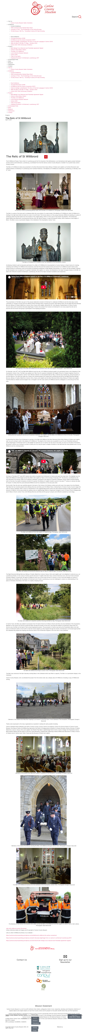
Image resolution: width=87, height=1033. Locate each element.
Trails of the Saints (15, 56)
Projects (10, 46)
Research (10, 62)
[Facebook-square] (66, 1022)
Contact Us (22, 960)
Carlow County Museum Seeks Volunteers (21, 23)
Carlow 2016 (14, 54)
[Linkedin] (58, 1022)
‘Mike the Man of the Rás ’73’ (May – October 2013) (24, 43)
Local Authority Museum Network (19, 53)
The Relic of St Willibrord (17, 51)
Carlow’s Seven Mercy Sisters (18, 49)
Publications (11, 64)
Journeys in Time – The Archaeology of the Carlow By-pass (26, 29)
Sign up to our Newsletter (65, 961)
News (9, 61)
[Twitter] (62, 1022)
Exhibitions (11, 24)
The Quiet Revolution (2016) (18, 38)
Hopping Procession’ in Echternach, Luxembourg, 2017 (25, 58)
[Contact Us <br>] (21, 956)
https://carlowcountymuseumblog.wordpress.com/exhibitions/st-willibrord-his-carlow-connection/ (31, 935)
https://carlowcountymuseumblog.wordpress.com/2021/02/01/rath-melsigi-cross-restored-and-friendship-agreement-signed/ (38, 940)
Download (23, 928)
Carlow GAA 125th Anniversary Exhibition (21, 44)
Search (75, 17)
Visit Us (10, 21)
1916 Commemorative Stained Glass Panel (22, 27)
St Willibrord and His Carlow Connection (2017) (23, 40)
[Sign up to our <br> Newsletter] (65, 956)
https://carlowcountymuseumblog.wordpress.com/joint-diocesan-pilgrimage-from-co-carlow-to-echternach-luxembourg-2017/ (39, 938)
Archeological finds (13, 59)
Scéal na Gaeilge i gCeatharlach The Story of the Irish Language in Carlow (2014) (32, 41)
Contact (10, 66)
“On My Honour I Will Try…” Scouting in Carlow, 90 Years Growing (28, 31)
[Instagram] (70, 1022)
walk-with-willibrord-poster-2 (13, 928)
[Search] (80, 17)
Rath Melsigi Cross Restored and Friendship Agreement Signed (27, 48)
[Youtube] (73, 1022)
